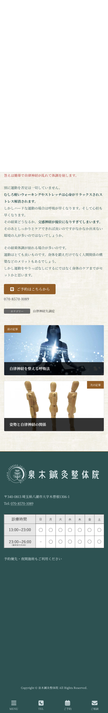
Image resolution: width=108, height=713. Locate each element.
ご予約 (68, 708)
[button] (30, 289)
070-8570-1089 (22, 503)
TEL (41, 708)
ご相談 (95, 708)
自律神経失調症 (44, 311)
